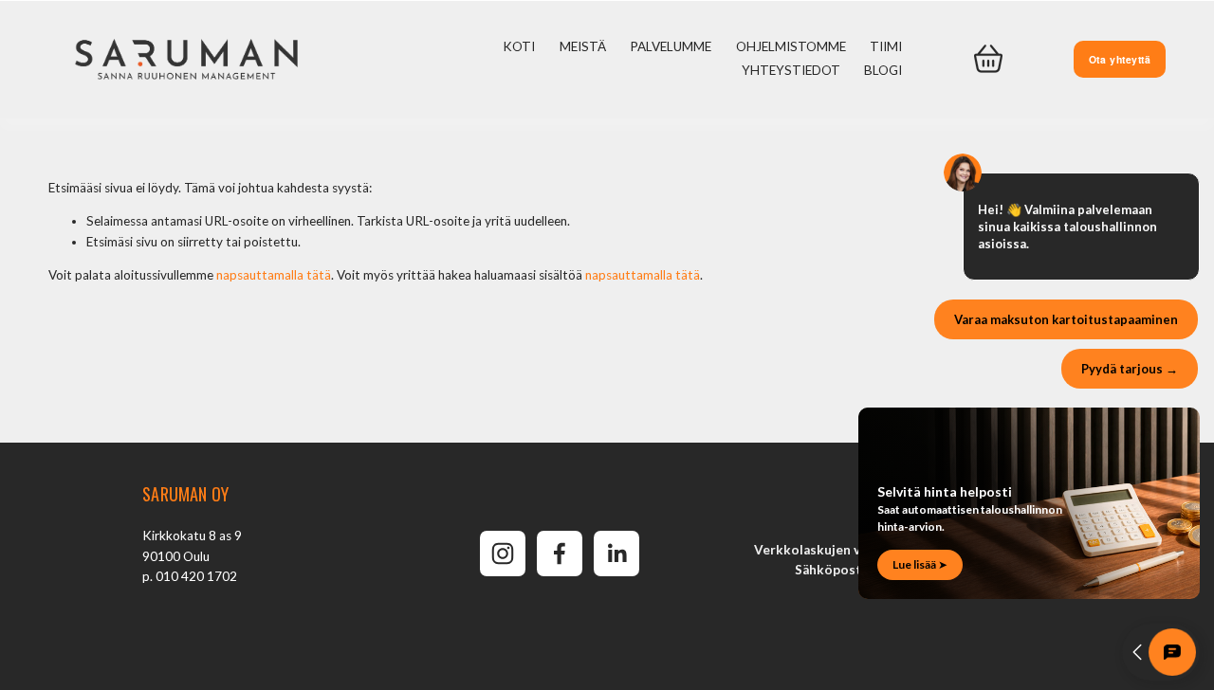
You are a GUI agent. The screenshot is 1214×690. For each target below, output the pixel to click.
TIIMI (886, 46)
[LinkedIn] (616, 553)
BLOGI (883, 70)
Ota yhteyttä (1119, 59)
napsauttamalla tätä (273, 274)
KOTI (519, 46)
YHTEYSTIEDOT (791, 70)
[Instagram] (502, 553)
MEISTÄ (583, 46)
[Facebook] (559, 553)
